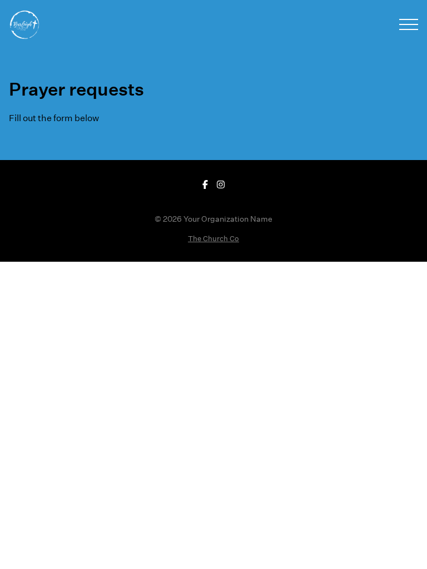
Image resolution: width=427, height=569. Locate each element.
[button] (408, 24)
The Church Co (213, 238)
